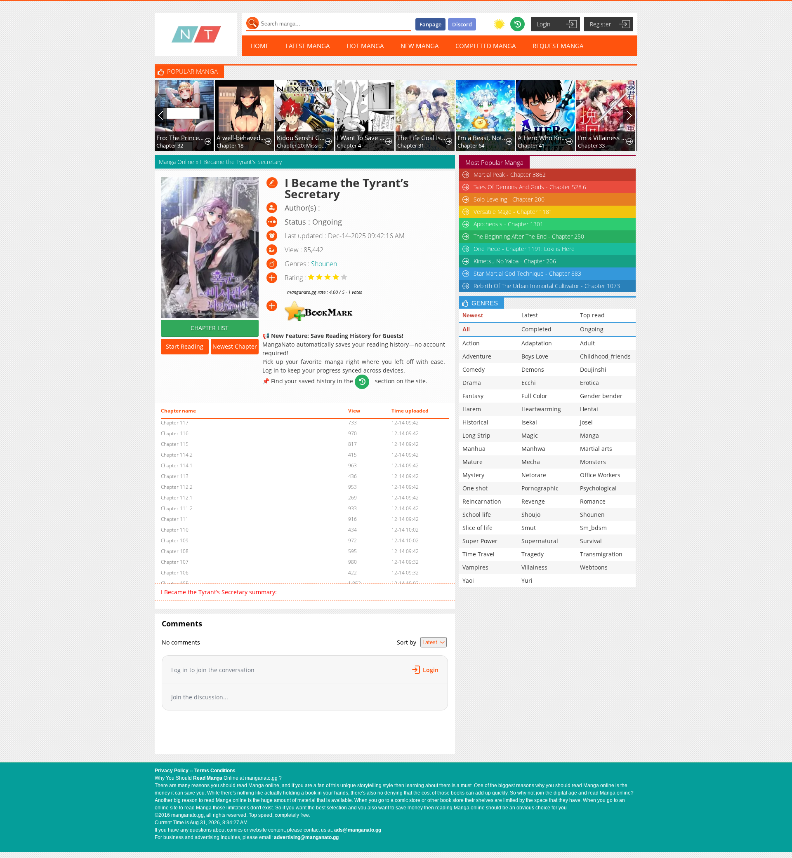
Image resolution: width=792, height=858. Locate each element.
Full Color (534, 396)
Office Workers (600, 475)
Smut (528, 528)
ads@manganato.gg (357, 830)
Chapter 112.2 (177, 486)
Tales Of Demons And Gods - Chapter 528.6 (530, 187)
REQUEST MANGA (558, 46)
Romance (593, 501)
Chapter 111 (175, 519)
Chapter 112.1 (177, 497)
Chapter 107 (175, 561)
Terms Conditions (215, 771)
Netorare (533, 475)
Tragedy (532, 554)
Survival (591, 541)
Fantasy (472, 396)
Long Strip (476, 435)
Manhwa (533, 448)
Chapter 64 (470, 145)
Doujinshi (593, 369)
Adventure (476, 356)
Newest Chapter (234, 346)
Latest (529, 315)
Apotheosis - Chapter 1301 (508, 224)
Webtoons (594, 567)
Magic (529, 435)
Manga (589, 435)
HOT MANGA (365, 46)
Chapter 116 (175, 433)
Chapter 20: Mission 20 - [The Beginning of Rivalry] (302, 145)
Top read (592, 315)
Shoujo (530, 514)
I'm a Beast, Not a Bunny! (482, 138)
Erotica (589, 383)
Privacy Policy (172, 771)
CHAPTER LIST (210, 328)
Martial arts (596, 448)
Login (543, 24)
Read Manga (207, 778)
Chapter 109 (175, 540)
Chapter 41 (531, 145)
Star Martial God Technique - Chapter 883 (527, 273)
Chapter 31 (410, 145)
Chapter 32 (169, 145)
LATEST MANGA (307, 46)
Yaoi (468, 580)
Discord (462, 24)
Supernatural (539, 541)
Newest (472, 315)
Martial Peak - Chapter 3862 (510, 174)
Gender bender (601, 396)
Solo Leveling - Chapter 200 (509, 199)
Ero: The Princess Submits (181, 138)
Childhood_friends (605, 356)
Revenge (533, 501)
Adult (587, 343)
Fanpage (430, 24)
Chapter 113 (175, 476)
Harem (471, 409)
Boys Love (534, 356)
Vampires (475, 567)
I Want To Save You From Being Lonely (362, 138)
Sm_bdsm (593, 528)
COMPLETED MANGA (485, 46)
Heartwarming (541, 409)
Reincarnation (481, 501)
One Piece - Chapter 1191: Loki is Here (524, 249)
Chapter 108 (175, 551)
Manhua (474, 448)
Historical (475, 422)
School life (476, 514)
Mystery (473, 475)
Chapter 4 (349, 145)
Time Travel (478, 554)
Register (600, 24)
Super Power (479, 541)
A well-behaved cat (241, 138)
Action (471, 343)
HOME (259, 46)
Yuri (527, 580)
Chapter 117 (175, 422)
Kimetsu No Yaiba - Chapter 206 (515, 261)
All (466, 329)
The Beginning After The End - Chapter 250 (529, 236)
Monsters (593, 462)
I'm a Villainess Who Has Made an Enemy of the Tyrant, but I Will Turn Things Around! (603, 138)
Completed (536, 329)
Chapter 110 (175, 529)
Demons (532, 369)
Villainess (534, 567)
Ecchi (528, 383)
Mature (472, 462)
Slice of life (477, 528)
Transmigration (601, 554)
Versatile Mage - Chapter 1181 (513, 212)
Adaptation (536, 343)
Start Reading (184, 346)
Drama (471, 383)
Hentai (589, 409)
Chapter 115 (175, 444)
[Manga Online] (196, 34)
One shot (475, 488)
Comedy (473, 369)
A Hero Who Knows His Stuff (543, 138)
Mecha (530, 462)
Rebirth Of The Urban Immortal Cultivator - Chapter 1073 (547, 286)
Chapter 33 (591, 145)
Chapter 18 (230, 145)
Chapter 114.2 (177, 454)
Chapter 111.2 (177, 508)
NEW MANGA (420, 46)
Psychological (598, 488)
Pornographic (540, 488)
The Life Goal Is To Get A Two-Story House (422, 138)
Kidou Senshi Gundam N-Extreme (302, 138)
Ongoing (591, 329)
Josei (586, 422)
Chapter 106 (175, 572)
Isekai (529, 422)
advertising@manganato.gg (306, 837)
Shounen (324, 263)
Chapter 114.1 (177, 465)
